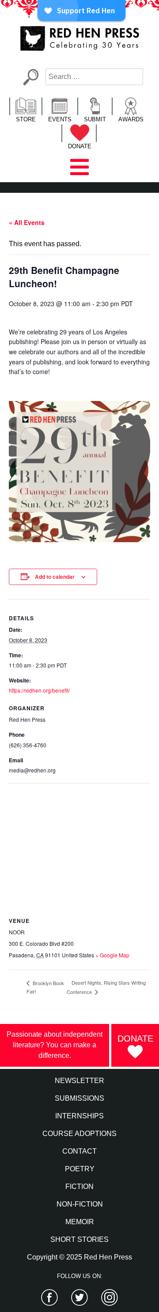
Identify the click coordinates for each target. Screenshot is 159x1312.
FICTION (79, 1186)
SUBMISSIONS (79, 1098)
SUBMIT (95, 119)
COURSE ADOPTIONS (79, 1133)
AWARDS (131, 119)
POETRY (80, 1169)
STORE (26, 119)
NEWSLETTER (79, 1080)
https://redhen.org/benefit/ (39, 690)
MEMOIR (79, 1222)
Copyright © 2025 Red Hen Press (79, 1257)
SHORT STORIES (79, 1239)
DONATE (79, 146)
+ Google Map (112, 955)
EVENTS (60, 119)
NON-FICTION (80, 1204)
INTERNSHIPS (79, 1116)
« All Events (27, 222)
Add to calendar (55, 577)
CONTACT (79, 1151)
